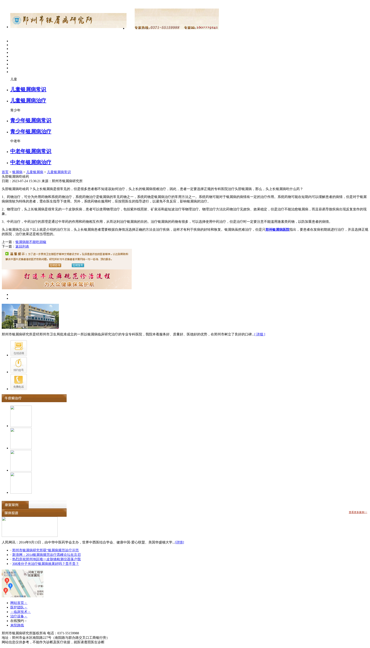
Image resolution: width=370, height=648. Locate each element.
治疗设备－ (18, 616)
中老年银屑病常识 (30, 151)
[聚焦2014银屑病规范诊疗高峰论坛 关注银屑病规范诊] (30, 535)
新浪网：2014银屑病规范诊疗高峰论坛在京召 (46, 554)
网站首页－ (18, 603)
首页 (5, 172)
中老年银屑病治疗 (30, 162)
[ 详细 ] (259, 334)
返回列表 (22, 246)
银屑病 (17, 172)
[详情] (179, 542)
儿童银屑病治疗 (28, 100)
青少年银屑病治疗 (30, 131)
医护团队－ (18, 607)
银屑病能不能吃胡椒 (30, 242)
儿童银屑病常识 (28, 89)
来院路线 (17, 625)
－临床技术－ (20, 612)
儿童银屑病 (34, 172)
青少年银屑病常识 (30, 120)
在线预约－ (18, 621)
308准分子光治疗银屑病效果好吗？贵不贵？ (45, 563)
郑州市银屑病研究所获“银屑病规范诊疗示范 (45, 550)
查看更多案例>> (358, 512)
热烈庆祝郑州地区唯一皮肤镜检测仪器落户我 (46, 559)
